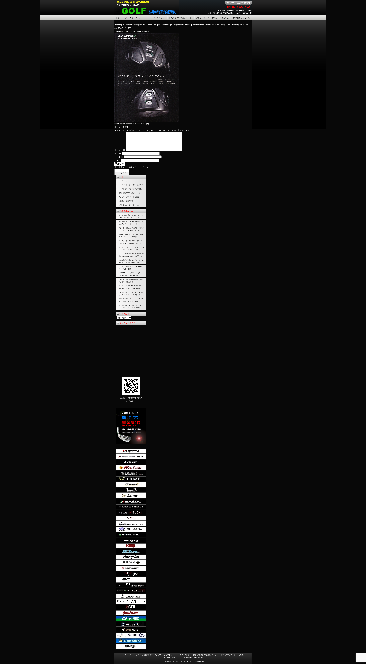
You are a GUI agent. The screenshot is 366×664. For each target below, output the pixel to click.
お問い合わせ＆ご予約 (240, 18)
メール (118, 157)
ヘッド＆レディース (138, 18)
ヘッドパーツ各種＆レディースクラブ (131, 185)
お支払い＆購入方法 (220, 18)
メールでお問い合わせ (240, 3)
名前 (117, 153)
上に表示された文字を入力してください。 (133, 167)
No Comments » (143, 31)
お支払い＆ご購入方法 (126, 201)
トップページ (121, 18)
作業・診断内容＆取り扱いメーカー (130, 193)
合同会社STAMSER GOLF (184, 661)
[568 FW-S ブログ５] (146, 121)
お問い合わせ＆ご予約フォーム (129, 205)
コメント (119, 150)
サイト (117, 160)
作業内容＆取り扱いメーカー (181, 18)
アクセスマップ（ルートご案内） (129, 197)
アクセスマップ (202, 18)
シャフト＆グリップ (157, 18)
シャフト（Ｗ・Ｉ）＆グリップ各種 (130, 189)
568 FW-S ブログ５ (123, 28)
